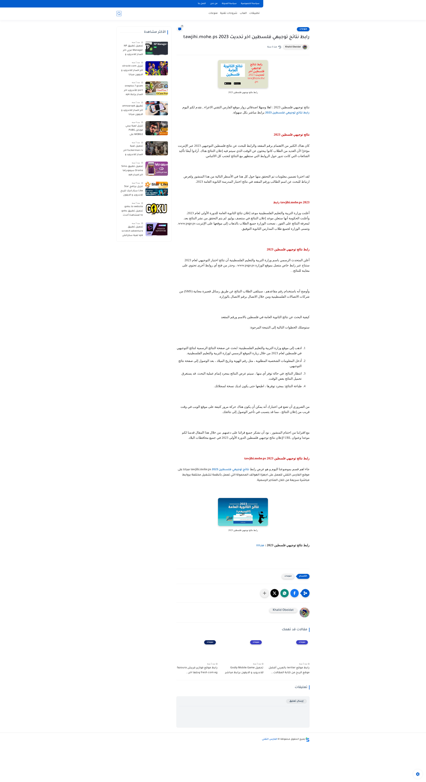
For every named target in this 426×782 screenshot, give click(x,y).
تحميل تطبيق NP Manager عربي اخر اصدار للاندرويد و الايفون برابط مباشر (132, 51)
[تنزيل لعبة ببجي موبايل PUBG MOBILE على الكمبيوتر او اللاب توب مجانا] (156, 128)
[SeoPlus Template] (308, 739)
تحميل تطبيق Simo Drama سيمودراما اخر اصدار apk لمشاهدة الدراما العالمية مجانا (132, 171)
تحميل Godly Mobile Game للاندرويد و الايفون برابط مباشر (244, 670)
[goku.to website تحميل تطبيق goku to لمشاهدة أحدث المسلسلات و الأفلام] (156, 209)
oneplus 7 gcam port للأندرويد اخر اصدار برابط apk (133, 90)
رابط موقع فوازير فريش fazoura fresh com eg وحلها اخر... (197, 670)
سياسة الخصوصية (250, 3)
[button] (294, 593)
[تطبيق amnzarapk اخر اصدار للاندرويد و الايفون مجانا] (156, 108)
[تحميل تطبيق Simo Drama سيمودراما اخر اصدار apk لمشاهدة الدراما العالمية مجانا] (156, 169)
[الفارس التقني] (287, 9)
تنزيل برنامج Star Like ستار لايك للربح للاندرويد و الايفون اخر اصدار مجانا (131, 191)
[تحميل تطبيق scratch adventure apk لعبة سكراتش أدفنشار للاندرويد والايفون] (156, 229)
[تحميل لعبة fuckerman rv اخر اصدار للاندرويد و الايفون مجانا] (156, 148)
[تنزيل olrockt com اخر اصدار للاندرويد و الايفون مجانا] (156, 68)
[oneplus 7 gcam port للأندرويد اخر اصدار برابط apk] (156, 88)
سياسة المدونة (229, 3)
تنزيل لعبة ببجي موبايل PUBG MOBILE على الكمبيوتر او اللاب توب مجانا (133, 131)
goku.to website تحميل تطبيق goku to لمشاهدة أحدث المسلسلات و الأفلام (132, 211)
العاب (243, 13)
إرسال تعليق (296, 701)
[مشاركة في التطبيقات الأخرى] (264, 593)
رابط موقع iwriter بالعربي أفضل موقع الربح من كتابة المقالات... (289, 670)
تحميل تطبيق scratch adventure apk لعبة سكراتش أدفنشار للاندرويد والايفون (132, 232)
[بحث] (118, 13)
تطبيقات (254, 13)
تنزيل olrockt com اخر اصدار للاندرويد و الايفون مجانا (132, 70)
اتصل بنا (202, 3)
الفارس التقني (269, 739)
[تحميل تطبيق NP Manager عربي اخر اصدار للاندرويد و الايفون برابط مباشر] (156, 48)
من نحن (213, 3)
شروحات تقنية (228, 13)
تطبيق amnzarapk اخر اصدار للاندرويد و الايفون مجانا (132, 110)
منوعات (213, 13)
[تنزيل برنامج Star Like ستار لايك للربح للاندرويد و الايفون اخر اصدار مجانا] (156, 189)
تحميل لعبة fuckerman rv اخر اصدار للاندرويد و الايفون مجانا (133, 151)
